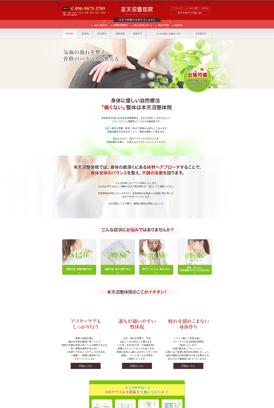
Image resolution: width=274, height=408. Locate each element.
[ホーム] (69, 33)
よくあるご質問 (192, 8)
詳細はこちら (85, 366)
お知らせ (205, 8)
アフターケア (177, 8)
